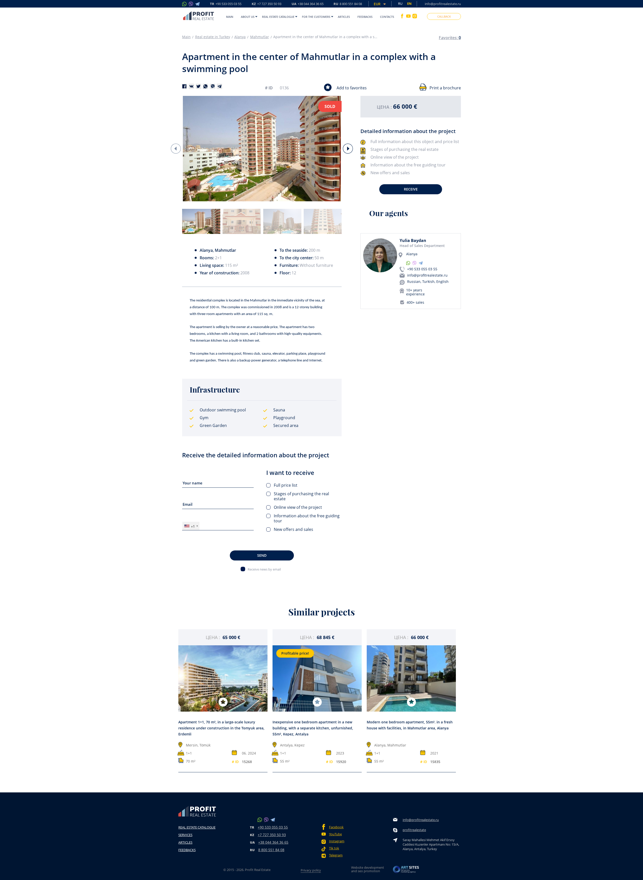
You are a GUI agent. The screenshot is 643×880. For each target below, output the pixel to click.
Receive (411, 189)
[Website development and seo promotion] (406, 870)
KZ (266, 4)
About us (247, 17)
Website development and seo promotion (367, 869)
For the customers (316, 17)
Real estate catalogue (278, 17)
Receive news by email (264, 569)
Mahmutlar (259, 37)
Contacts (387, 17)
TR (225, 4)
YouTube (335, 834)
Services (185, 835)
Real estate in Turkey (212, 37)
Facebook (336, 827)
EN (409, 3)
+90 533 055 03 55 (422, 269)
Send (261, 555)
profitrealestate (414, 830)
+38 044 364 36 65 (273, 842)
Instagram (336, 841)
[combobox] (190, 526)
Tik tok (334, 848)
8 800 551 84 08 (271, 849)
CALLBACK (444, 16)
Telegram (336, 855)
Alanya (240, 37)
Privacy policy (311, 870)
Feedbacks (364, 17)
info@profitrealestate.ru (443, 4)
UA (308, 4)
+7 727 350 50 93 (272, 834)
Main (229, 17)
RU (348, 4)
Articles (344, 17)
